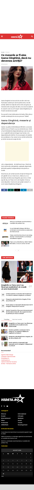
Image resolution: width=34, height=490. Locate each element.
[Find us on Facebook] (1, 406)
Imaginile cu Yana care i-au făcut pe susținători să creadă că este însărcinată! (13, 287)
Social (20, 420)
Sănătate (20, 418)
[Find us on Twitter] (4, 406)
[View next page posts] (18, 250)
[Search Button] (32, 36)
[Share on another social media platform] (30, 190)
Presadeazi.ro (5, 358)
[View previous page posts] (15, 250)
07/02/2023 (4, 64)
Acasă (2, 52)
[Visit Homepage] (17, 36)
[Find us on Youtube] (7, 406)
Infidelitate (4, 425)
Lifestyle (20, 416)
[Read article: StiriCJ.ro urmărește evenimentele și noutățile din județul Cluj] (5, 223)
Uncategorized (22, 425)
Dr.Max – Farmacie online (8, 363)
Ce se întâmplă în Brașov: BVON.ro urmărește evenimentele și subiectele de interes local (21, 230)
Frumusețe (4, 422)
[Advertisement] (17, 17)
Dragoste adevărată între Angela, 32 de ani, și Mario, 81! (20, 337)
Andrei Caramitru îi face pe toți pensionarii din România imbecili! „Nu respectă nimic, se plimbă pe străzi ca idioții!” (19, 312)
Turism (20, 422)
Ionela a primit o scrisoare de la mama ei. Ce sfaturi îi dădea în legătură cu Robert (19, 294)
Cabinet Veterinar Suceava (9, 362)
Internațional (22, 414)
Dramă (3, 416)
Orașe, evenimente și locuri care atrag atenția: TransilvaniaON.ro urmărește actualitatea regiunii (21, 236)
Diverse (7, 52)
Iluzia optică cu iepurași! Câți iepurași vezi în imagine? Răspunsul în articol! (19, 305)
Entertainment (5, 418)
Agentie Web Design (7, 354)
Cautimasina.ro (5, 360)
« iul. (2, 476)
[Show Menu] (2, 36)
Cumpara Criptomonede (8, 356)
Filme (3, 420)
